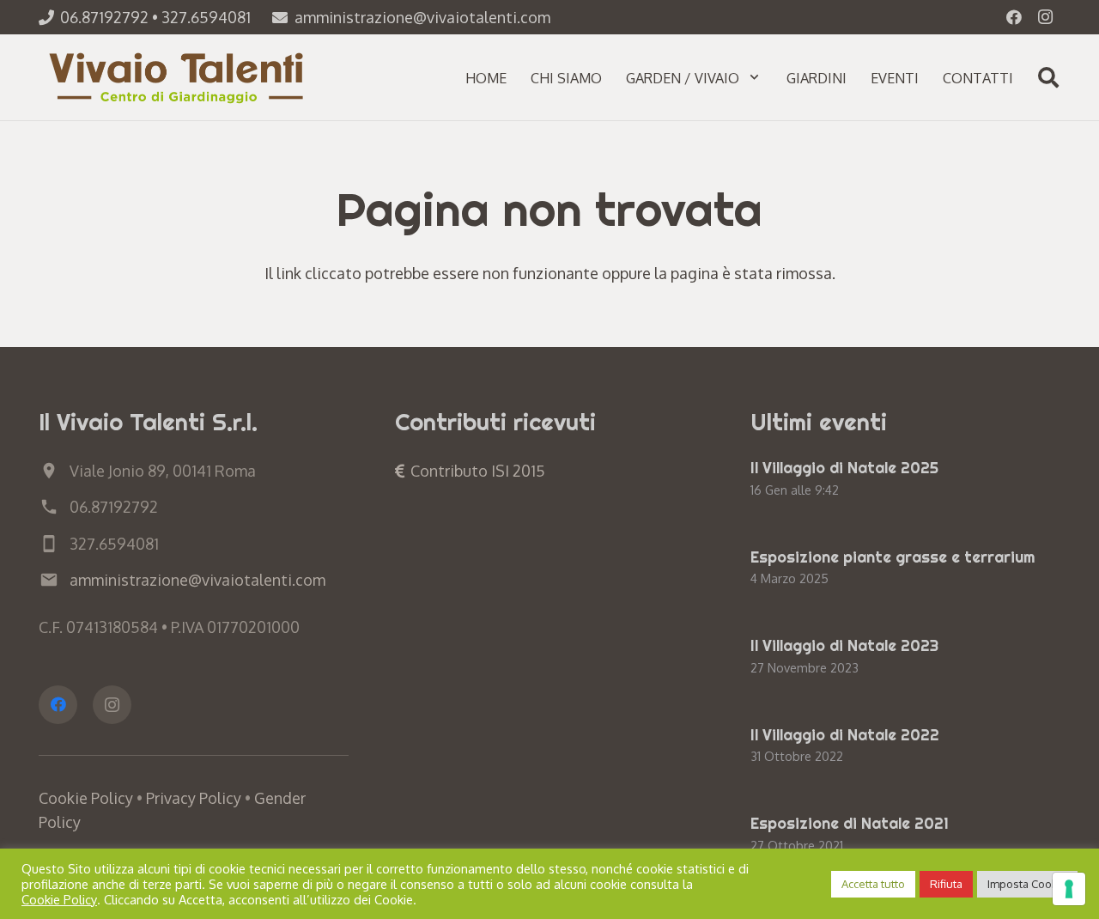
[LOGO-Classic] (179, 77)
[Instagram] (1044, 17)
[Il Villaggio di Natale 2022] (905, 747)
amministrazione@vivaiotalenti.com (197, 579)
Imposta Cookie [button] (1027, 884)
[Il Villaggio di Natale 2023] (905, 657)
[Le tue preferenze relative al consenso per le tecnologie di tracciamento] (1069, 889)
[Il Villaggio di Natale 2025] (905, 480)
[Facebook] (1014, 17)
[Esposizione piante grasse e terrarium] (905, 569)
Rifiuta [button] (946, 884)
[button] (754, 77)
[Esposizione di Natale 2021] (905, 835)
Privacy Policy (193, 797)
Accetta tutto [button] (873, 884)
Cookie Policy (86, 797)
